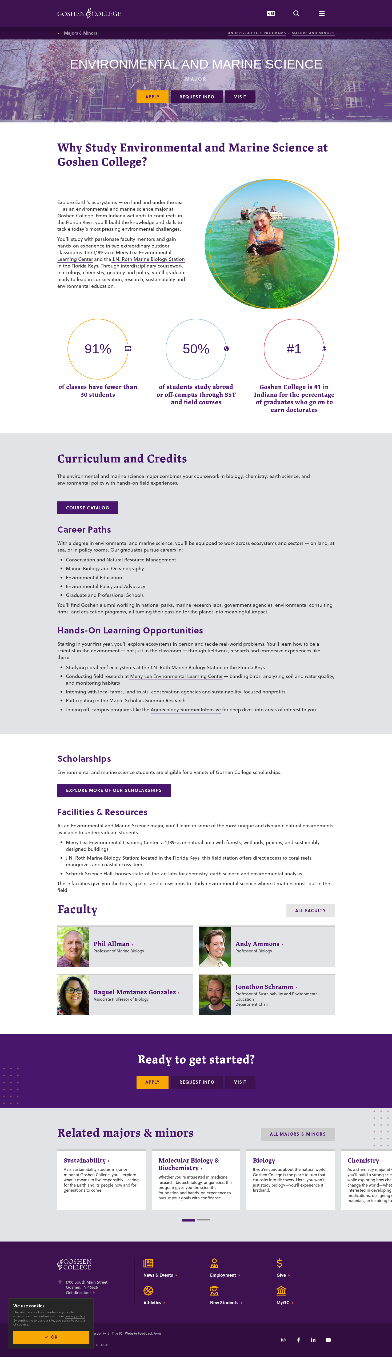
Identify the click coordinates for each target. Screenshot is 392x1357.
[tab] (188, 1220)
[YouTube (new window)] (328, 1340)
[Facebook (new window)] (298, 1340)
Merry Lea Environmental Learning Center (176, 676)
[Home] (89, 13)
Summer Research (165, 700)
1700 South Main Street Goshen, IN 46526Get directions (86, 1287)
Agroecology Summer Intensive (186, 709)
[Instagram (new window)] (283, 1340)
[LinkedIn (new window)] (313, 1340)
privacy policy (75, 1316)
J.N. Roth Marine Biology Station (148, 259)
